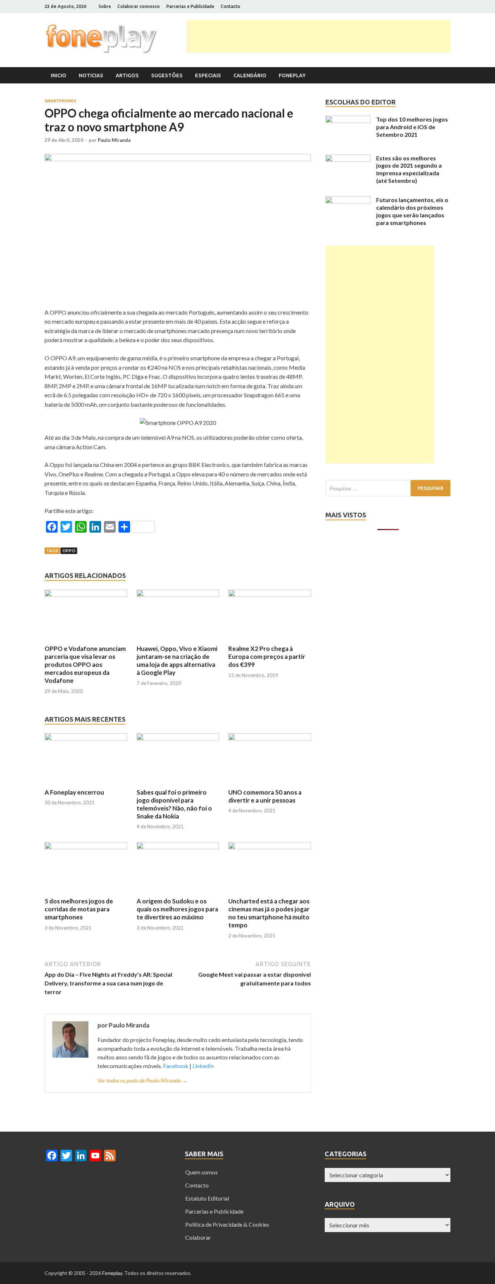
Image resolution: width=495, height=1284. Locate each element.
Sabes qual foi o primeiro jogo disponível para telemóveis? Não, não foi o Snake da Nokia (174, 804)
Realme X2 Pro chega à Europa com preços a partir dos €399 (266, 656)
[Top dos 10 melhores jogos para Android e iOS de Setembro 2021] (348, 120)
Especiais (208, 75)
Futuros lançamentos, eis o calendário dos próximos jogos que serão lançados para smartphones (412, 211)
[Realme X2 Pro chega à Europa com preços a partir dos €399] (269, 594)
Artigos (127, 75)
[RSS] (448, 6)
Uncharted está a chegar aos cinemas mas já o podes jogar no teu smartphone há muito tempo (268, 913)
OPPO (68, 550)
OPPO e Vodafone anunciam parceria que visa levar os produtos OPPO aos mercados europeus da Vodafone (85, 664)
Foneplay (292, 75)
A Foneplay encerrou (74, 792)
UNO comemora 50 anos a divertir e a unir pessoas (264, 796)
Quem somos (201, 1172)
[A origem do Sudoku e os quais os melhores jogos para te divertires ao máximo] (178, 847)
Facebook (175, 1065)
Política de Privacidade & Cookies (227, 1224)
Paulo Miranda (114, 140)
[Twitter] (421, 6)
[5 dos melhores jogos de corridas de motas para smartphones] (86, 847)
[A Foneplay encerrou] (86, 738)
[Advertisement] (318, 36)
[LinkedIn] (430, 6)
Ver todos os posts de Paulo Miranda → (142, 1080)
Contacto (230, 6)
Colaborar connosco (138, 6)
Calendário (249, 75)
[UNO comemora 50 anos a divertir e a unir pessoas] (269, 738)
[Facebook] (412, 6)
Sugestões (167, 75)
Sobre (105, 6)
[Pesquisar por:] (387, 488)
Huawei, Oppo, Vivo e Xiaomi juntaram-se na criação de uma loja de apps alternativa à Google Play (177, 660)
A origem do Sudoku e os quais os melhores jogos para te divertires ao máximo (177, 909)
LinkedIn (203, 1065)
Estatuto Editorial (207, 1198)
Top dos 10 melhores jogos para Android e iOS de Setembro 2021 (412, 127)
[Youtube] (439, 6)
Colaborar (198, 1237)
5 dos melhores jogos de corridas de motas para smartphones (79, 909)
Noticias (91, 75)
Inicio (58, 75)
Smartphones (60, 101)
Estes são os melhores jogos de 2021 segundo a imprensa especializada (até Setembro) (409, 169)
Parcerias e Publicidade (190, 6)
